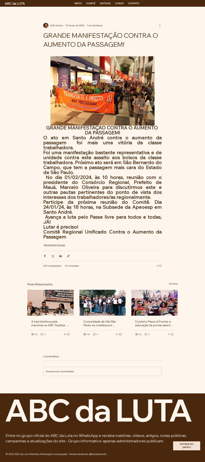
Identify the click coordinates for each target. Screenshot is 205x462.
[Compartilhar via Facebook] (44, 255)
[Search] (164, 3)
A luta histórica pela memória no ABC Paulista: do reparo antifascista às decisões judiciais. (50, 323)
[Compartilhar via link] (68, 255)
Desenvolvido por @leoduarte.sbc (88, 454)
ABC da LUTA (98, 410)
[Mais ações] (160, 25)
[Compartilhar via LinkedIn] (60, 255)
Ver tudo (173, 283)
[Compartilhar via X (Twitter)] (52, 255)
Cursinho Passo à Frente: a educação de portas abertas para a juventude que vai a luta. (154, 323)
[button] (186, 445)
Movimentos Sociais (54, 245)
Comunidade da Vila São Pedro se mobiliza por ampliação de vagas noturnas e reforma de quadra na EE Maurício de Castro (100, 323)
